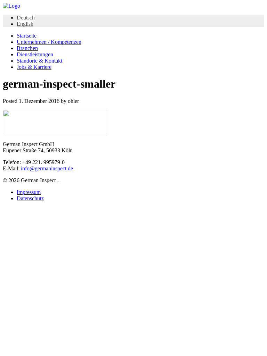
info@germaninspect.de (46, 168)
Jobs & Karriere (34, 67)
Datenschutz (30, 198)
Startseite (27, 36)
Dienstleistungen (35, 54)
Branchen (27, 48)
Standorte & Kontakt (39, 61)
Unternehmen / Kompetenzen (49, 42)
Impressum (29, 192)
